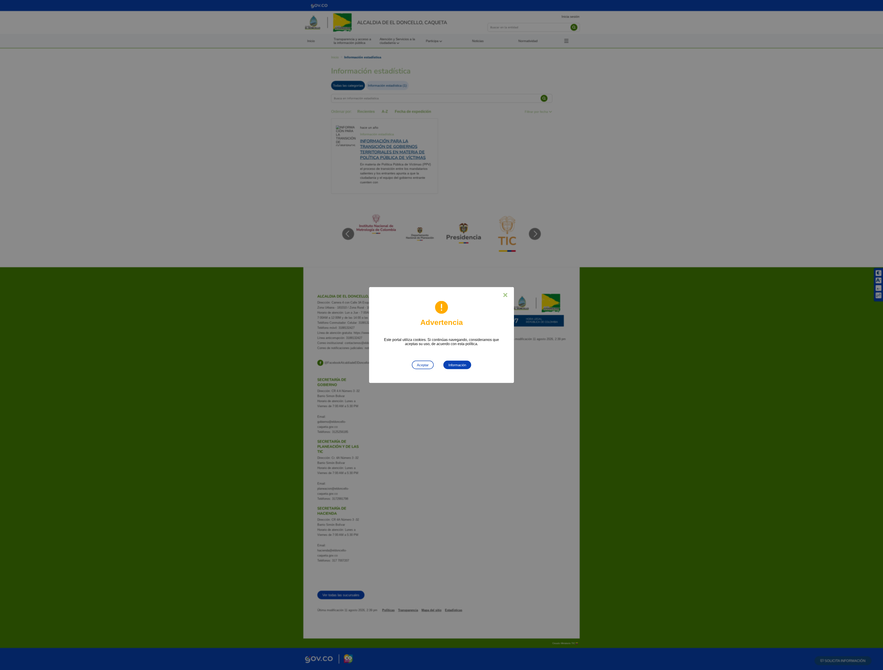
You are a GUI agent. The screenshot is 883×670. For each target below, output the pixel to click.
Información (457, 365)
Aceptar (423, 365)
